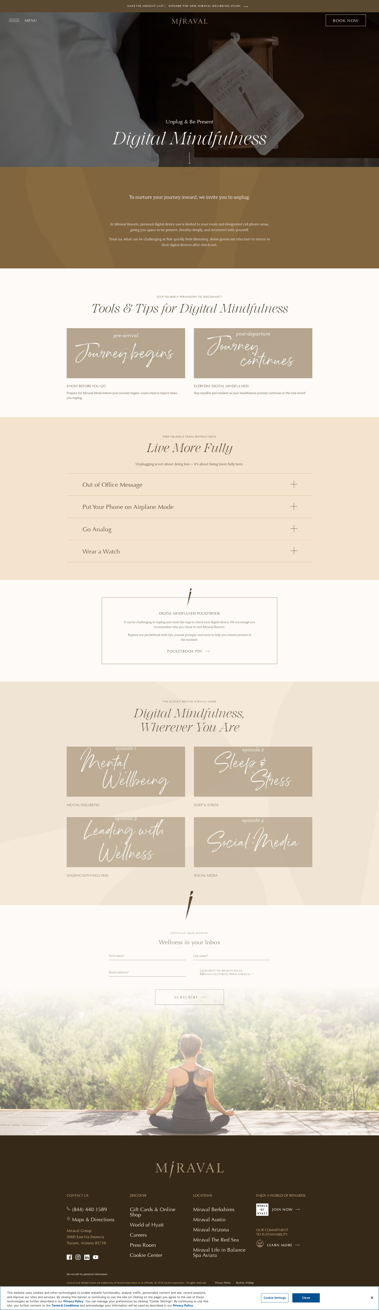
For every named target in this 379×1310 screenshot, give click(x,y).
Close (306, 1297)
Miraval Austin (209, 1219)
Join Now (287, 1211)
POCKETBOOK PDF (184, 651)
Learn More (280, 1245)
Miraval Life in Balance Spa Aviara (219, 1252)
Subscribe (194, 999)
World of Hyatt (147, 1224)
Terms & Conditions (65, 1305)
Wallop (249, 1283)
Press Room (143, 1244)
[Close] (372, 1298)
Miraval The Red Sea (216, 1239)
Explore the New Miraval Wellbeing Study (205, 8)
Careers (138, 1234)
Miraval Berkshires (213, 1209)
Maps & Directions (93, 1219)
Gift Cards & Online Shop (152, 1212)
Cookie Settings (275, 1297)
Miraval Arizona (211, 1229)
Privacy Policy (223, 1283)
